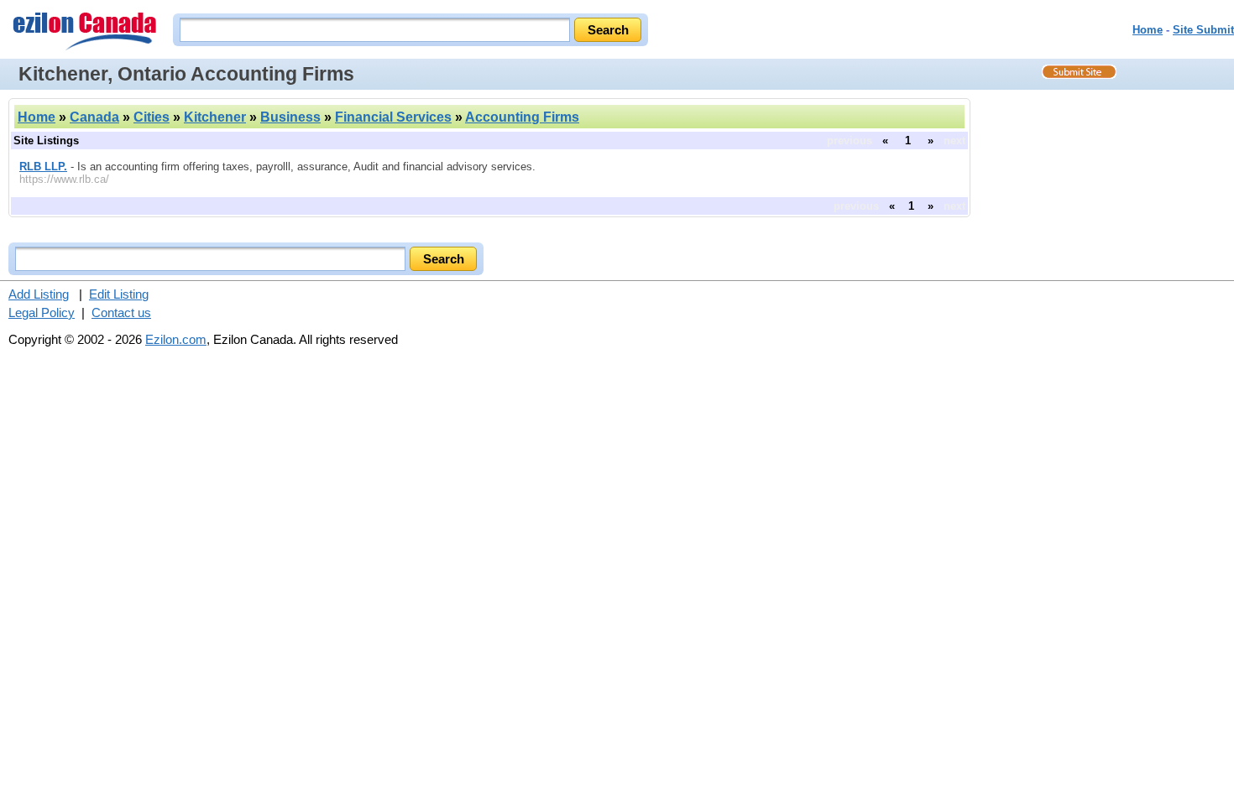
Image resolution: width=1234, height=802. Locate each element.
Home (1147, 29)
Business (290, 117)
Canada (94, 117)
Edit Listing (119, 294)
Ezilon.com (176, 339)
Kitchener (215, 117)
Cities (151, 117)
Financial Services (393, 117)
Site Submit (1203, 29)
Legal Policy (41, 312)
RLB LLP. (43, 166)
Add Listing (38, 294)
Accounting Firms (522, 117)
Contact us (121, 312)
